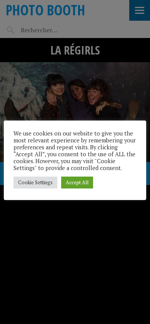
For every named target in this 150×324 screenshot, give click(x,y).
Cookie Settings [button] (35, 182)
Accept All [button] (77, 182)
